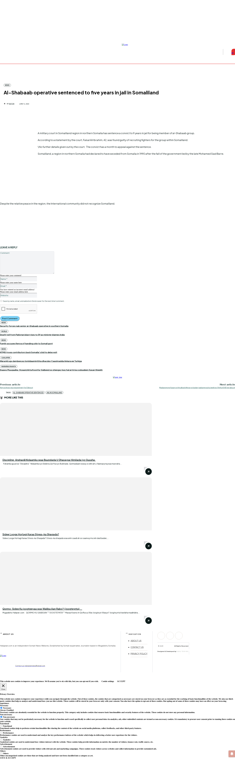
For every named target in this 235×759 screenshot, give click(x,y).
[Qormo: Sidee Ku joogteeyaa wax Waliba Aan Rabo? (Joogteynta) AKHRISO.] (76, 578)
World (4, 331)
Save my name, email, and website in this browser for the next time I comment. (34, 301)
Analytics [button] (4, 737)
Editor (11, 104)
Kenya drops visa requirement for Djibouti (16, 387)
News (7, 85)
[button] (227, 52)
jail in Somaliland (54, 392)
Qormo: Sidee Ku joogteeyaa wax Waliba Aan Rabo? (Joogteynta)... (42, 608)
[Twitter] (179, 635)
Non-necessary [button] (6, 715)
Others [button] (3, 751)
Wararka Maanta (8, 366)
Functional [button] (4, 724)
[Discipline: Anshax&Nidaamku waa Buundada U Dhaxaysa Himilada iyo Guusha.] (76, 429)
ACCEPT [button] (121, 681)
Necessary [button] (4, 705)
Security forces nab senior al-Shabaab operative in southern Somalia (34, 326)
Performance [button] (5, 730)
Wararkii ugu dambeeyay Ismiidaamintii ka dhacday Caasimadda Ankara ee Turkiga (41, 361)
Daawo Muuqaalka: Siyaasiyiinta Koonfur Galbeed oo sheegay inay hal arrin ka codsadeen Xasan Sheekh (51, 370)
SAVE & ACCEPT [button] (8, 758)
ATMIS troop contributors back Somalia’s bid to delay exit (28, 352)
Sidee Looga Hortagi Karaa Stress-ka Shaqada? (30, 534)
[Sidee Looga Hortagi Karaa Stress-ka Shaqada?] (76, 503)
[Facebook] (228, 37)
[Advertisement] (18, 147)
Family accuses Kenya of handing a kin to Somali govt (26, 343)
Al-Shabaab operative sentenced (28, 392)
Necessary (7, 708)
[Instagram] (231, 37)
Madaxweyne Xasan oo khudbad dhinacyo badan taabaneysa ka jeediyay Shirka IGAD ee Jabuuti (197, 387)
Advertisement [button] (6, 744)
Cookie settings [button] (107, 681)
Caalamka (5, 357)
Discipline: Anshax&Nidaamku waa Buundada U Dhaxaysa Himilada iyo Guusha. (49, 459)
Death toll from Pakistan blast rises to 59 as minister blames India (32, 334)
